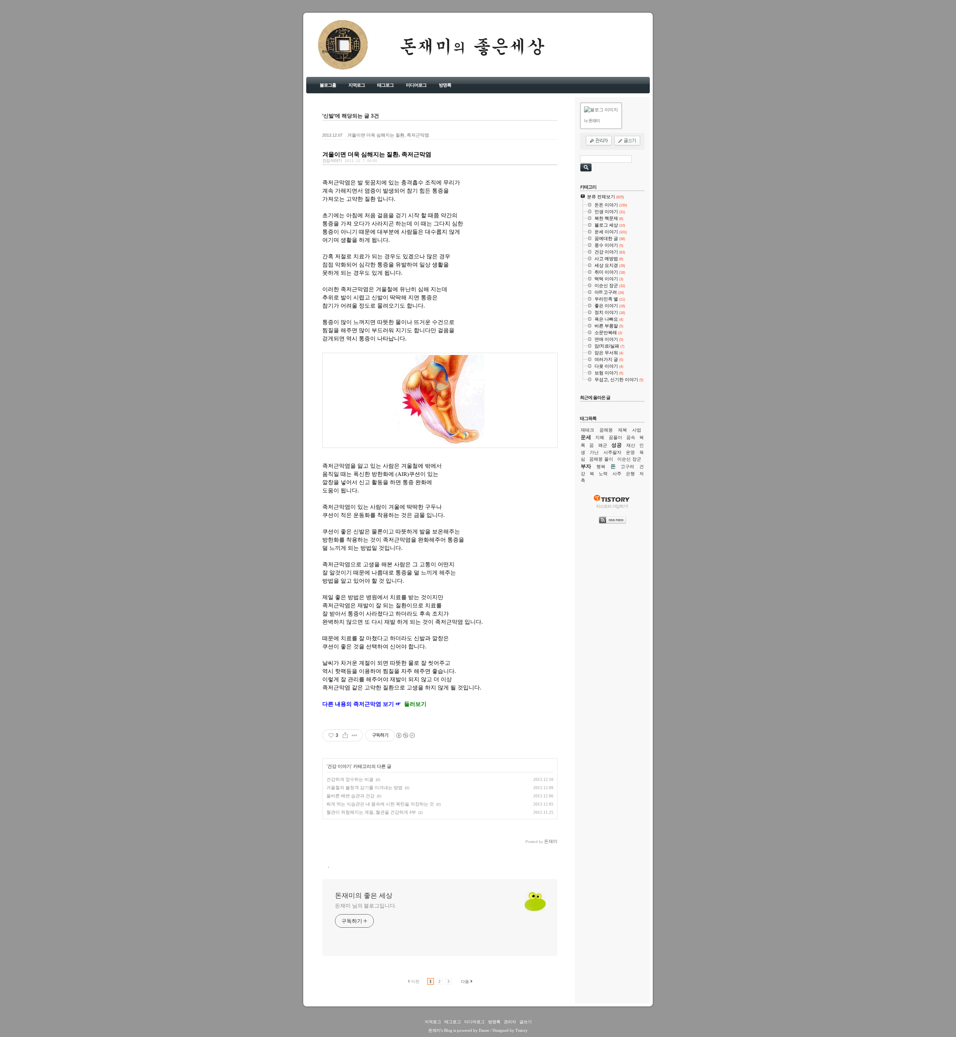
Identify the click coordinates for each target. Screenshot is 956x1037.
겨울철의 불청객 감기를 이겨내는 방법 (364, 787)
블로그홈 (328, 85)
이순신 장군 (629, 459)
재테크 (587, 430)
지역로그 (356, 85)
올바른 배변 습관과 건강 (350, 795)
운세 (586, 437)
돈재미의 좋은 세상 (333, 51)
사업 (636, 430)
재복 (622, 430)
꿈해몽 (606, 430)
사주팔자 (612, 452)
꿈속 (630, 437)
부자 (586, 466)
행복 (600, 466)
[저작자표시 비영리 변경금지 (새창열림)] (405, 735)
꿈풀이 (615, 437)
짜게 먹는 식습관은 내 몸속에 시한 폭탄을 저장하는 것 (380, 804)
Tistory (521, 1030)
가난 (594, 452)
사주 (616, 473)
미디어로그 (416, 85)
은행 (630, 473)
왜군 (602, 445)
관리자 (510, 1021)
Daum (484, 1030)
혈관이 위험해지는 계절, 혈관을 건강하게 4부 (371, 812)
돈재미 (434, 1030)
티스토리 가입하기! (612, 506)
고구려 (627, 466)
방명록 (445, 85)
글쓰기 (525, 1021)
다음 (465, 981)
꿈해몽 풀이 (601, 459)
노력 (603, 473)
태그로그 (385, 85)
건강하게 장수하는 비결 (349, 779)
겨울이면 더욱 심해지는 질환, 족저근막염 (388, 135)
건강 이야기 (332, 160)
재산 (630, 445)
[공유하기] (345, 735)
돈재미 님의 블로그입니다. (366, 906)
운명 (630, 452)
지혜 (599, 437)
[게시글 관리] (354, 735)
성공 (616, 445)
